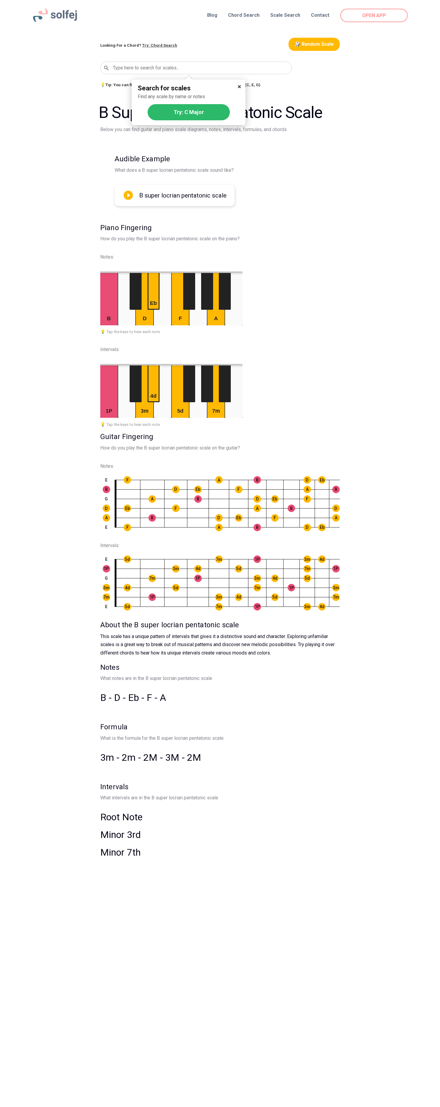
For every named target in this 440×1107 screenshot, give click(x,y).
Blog (212, 15)
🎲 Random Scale (314, 44)
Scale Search (285, 15)
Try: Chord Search (159, 45)
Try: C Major (189, 112)
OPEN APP (374, 15)
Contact (320, 15)
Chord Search (244, 15)
